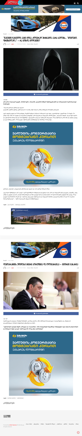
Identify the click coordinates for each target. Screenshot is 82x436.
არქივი (77, 424)
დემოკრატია (20, 398)
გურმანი (65, 424)
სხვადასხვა (71, 424)
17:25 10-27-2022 (21, 267)
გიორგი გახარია (12, 398)
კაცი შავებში (11, 204)
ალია (12, 44)
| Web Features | (13, 425)
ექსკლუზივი (36, 424)
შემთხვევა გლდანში (20, 204)
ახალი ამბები (11, 34)
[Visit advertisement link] (41, 24)
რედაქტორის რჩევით (50, 424)
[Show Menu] (74, 3)
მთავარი (5, 34)
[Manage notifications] (78, 432)
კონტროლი (59, 424)
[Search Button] (78, 3)
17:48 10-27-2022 (21, 44)
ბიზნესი (42, 424)
